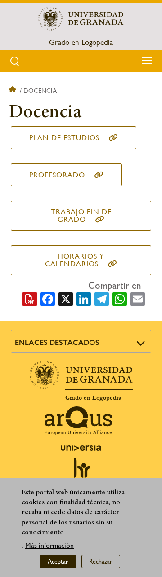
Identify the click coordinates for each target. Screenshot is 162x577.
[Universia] (81, 448)
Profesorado (57, 175)
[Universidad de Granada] (81, 18)
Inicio (13, 90)
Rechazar (100, 561)
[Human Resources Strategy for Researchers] (81, 472)
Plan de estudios (64, 137)
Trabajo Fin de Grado (81, 215)
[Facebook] (47, 298)
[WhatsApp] (119, 298)
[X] (65, 298)
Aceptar (58, 561)
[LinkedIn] (83, 298)
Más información (49, 545)
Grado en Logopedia (81, 42)
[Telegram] (101, 298)
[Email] (137, 298)
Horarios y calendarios (74, 260)
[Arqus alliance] (78, 420)
